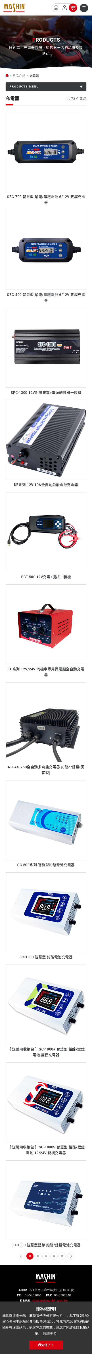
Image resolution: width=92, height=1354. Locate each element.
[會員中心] (64, 8)
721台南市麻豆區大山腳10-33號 (51, 1290)
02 (38, 1256)
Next (70, 1256)
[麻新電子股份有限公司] (46, 1277)
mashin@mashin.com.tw (50, 1300)
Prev (21, 1256)
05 (62, 1256)
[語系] (56, 8)
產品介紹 (19, 75)
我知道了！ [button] (46, 1345)
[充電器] (14, 8)
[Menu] (84, 8)
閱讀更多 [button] (49, 1333)
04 (54, 1256)
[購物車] (73, 8)
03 (46, 1256)
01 (30, 1256)
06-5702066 (33, 1295)
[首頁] (7, 75)
